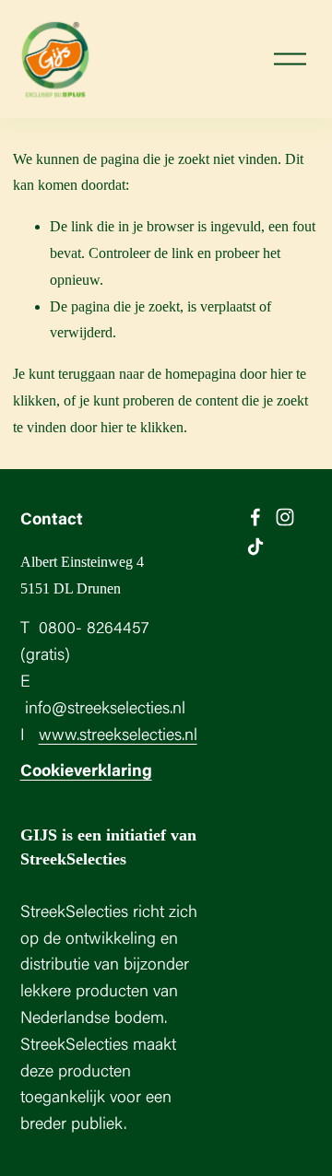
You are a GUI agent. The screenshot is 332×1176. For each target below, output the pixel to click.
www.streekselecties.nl (118, 736)
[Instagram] (285, 517)
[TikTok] (255, 546)
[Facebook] (255, 517)
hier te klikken (142, 427)
